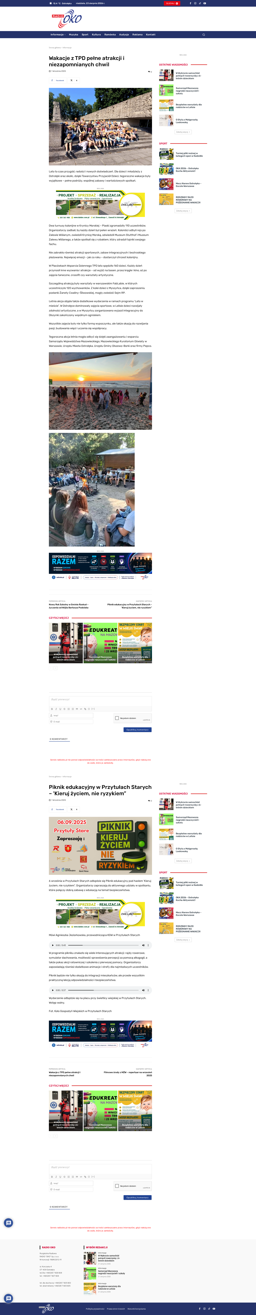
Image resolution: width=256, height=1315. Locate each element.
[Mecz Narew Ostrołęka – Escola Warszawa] (166, 184)
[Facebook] (190, 3)
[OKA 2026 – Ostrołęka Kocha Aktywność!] (166, 169)
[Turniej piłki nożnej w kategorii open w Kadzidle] (166, 154)
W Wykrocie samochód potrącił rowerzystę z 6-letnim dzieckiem (66, 657)
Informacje (67, 47)
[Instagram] (195, 3)
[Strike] (64, 709)
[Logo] (66, 19)
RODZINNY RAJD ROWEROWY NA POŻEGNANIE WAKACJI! (188, 200)
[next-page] (55, 668)
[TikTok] (200, 3)
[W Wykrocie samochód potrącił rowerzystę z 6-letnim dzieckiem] (66, 643)
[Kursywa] (56, 709)
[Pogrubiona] (52, 709)
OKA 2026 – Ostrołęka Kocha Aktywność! (187, 169)
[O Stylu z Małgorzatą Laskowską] (166, 120)
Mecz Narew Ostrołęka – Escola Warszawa (188, 184)
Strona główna (55, 47)
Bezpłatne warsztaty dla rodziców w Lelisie (135, 658)
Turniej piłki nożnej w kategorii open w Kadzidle (189, 154)
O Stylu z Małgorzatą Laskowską (187, 121)
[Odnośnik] (85, 709)
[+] (93, 709)
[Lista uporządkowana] (69, 709)
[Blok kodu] (81, 709)
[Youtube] (204, 3)
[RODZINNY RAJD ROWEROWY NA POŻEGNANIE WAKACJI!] (166, 199)
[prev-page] (51, 668)
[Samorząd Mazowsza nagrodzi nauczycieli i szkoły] (100, 643)
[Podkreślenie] (60, 709)
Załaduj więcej (182, 132)
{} (89, 709)
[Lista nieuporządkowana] (73, 709)
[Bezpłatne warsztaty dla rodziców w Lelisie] (135, 643)
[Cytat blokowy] (77, 709)
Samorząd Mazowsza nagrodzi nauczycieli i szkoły (100, 658)
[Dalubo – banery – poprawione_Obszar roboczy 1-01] (100, 218)
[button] (203, 34)
